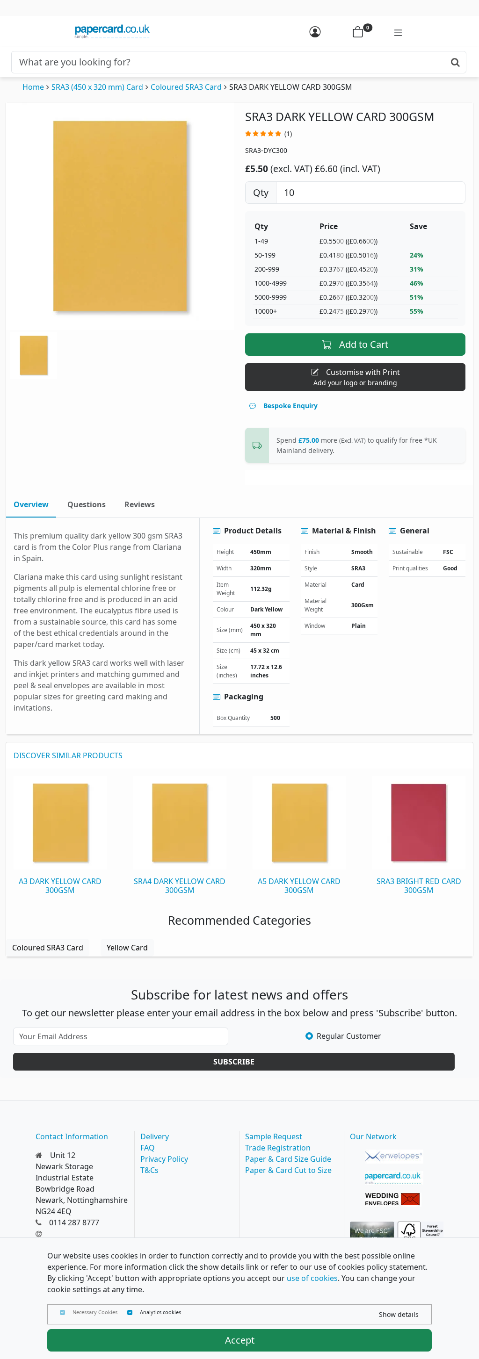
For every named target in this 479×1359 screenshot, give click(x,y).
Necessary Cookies (95, 1312)
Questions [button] (86, 504)
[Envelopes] (394, 1157)
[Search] (455, 62)
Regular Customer (349, 1036)
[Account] (315, 32)
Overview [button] (31, 504)
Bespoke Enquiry (290, 405)
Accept (239, 1340)
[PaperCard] (394, 1178)
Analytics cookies (160, 1312)
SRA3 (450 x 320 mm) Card (97, 87)
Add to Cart (363, 344)
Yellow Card (127, 947)
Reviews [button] (139, 504)
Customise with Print (356, 377)
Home (33, 87)
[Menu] (393, 32)
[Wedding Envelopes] (394, 1200)
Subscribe (233, 1062)
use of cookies (312, 1278)
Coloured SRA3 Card (186, 87)
